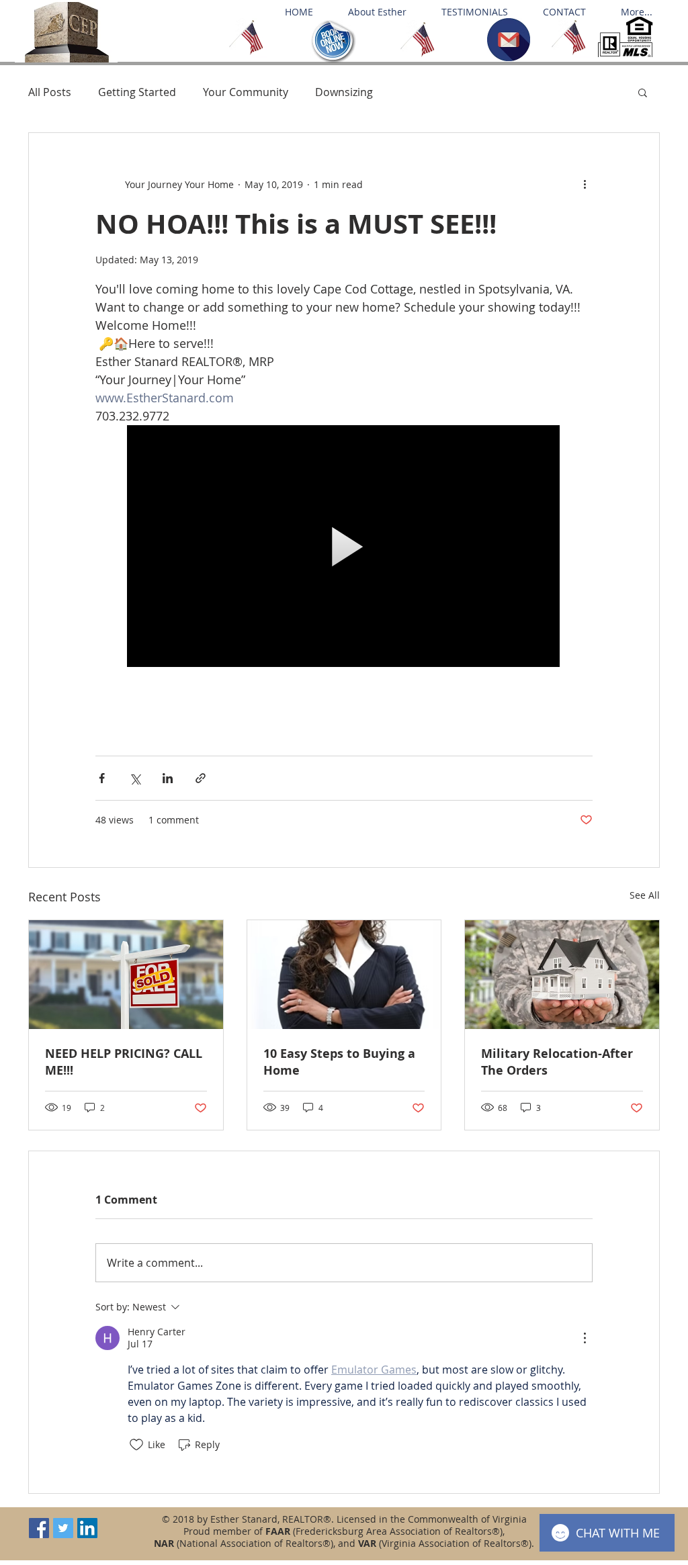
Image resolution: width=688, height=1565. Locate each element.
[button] (642, 92)
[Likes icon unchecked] (136, 1445)
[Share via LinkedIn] (167, 778)
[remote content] (344, 547)
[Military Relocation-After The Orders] (562, 974)
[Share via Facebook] (101, 778)
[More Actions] (584, 1338)
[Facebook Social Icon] (39, 1528)
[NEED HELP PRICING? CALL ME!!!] (126, 974)
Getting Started (137, 92)
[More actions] (584, 184)
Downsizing (344, 92)
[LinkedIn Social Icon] (87, 1528)
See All (645, 895)
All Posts (49, 92)
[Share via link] (200, 778)
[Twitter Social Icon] (63, 1528)
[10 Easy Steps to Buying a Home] (344, 974)
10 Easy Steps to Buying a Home (339, 1062)
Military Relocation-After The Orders (557, 1062)
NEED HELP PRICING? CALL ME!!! (123, 1062)
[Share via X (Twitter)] (134, 778)
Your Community (245, 92)
